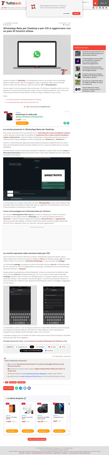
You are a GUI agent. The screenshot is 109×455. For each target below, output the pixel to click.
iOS (42, 85)
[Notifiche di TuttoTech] (95, 3)
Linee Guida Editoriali (37, 453)
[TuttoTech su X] (32, 347)
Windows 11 (60, 139)
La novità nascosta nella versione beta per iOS (22, 102)
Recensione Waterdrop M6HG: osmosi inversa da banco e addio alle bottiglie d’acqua (93, 68)
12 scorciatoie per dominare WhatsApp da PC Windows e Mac (45, 341)
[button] (20, 305)
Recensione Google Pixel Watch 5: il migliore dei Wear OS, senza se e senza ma (93, 82)
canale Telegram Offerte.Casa (30, 376)
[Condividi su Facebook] (29, 388)
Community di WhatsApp (33, 261)
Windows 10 (49, 139)
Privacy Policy (48, 453)
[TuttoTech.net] (13, 3)
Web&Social (8, 25)
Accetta (76, 13)
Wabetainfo (59, 356)
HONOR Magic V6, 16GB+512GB (26, 114)
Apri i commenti (8, 388)
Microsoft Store (47, 219)
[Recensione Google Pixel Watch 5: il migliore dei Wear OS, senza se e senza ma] (78, 82)
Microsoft (7, 219)
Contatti (28, 453)
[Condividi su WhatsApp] (64, 123)
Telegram (22, 269)
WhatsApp (21, 80)
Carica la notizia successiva (36, 439)
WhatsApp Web (44, 203)
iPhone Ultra (11, 7)
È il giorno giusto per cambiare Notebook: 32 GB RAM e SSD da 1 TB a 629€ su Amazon (93, 75)
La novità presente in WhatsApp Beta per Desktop (23, 99)
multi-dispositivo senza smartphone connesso (54, 133)
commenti (67, 25)
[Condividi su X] (24, 388)
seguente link (60, 219)
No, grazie (66, 13)
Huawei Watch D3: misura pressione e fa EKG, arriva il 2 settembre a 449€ (92, 89)
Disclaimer (64, 453)
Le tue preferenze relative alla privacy (79, 453)
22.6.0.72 (53, 264)
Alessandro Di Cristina (11, 23)
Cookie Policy (56, 453)
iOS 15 (42, 259)
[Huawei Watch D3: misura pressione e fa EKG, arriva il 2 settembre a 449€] (78, 89)
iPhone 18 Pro (25, 7)
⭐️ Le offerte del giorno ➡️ (15, 398)
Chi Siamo (22, 453)
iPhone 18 (17, 7)
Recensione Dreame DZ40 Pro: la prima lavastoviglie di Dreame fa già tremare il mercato (93, 53)
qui (61, 259)
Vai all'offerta (21, 123)
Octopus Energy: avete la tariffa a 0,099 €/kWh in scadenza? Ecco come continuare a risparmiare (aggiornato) (93, 61)
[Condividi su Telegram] (68, 123)
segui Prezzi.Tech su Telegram (36, 373)
